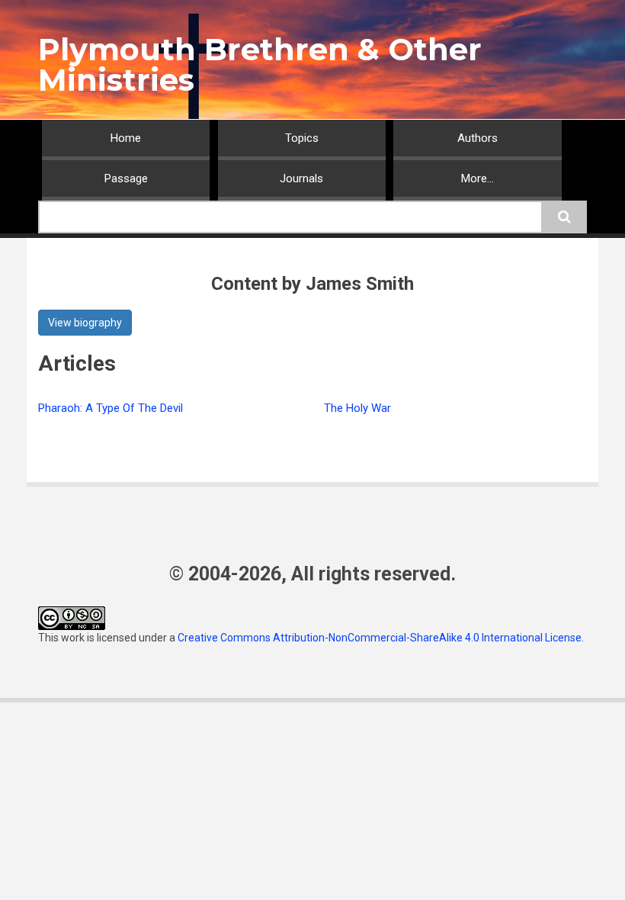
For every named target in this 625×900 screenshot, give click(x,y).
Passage (126, 178)
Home (126, 138)
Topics (302, 138)
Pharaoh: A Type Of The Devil (110, 408)
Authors (477, 138)
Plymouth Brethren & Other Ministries (260, 64)
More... (477, 178)
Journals (301, 178)
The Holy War (357, 408)
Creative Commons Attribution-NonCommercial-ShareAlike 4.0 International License (380, 638)
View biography (85, 323)
